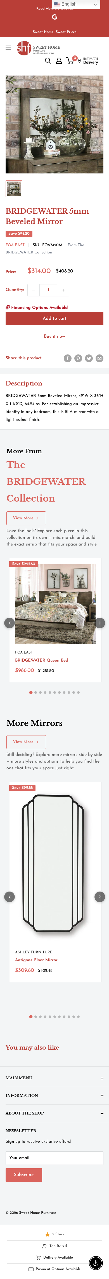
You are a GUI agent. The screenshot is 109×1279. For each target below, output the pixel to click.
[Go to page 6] (54, 692)
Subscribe (24, 1175)
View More (23, 518)
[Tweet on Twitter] (89, 358)
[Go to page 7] (59, 692)
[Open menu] (8, 48)
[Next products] (99, 623)
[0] (70, 60)
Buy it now (54, 336)
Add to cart (55, 318)
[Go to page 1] (30, 692)
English (68, 4)
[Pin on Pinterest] (78, 358)
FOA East (15, 245)
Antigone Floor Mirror (36, 960)
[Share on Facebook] (68, 358)
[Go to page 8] (64, 692)
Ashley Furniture (33, 952)
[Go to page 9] (69, 692)
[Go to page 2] (35, 692)
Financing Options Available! (39, 308)
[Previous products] (9, 623)
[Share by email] (99, 358)
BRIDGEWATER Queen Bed (41, 661)
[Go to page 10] (73, 692)
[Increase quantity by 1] (63, 290)
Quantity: (15, 290)
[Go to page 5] (50, 692)
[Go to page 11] (78, 692)
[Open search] (48, 61)
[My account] (59, 61)
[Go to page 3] (40, 692)
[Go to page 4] (45, 692)
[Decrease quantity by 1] (33, 290)
